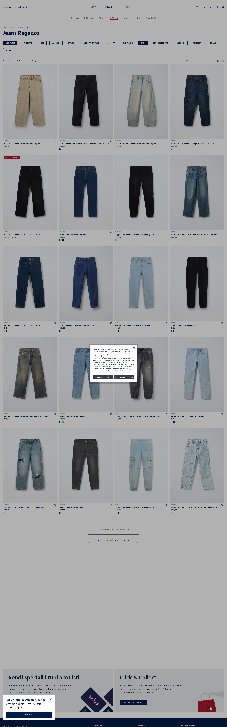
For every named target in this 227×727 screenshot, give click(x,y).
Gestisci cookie (103, 377)
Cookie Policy (120, 370)
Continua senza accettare (134, 348)
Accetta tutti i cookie (124, 377)
